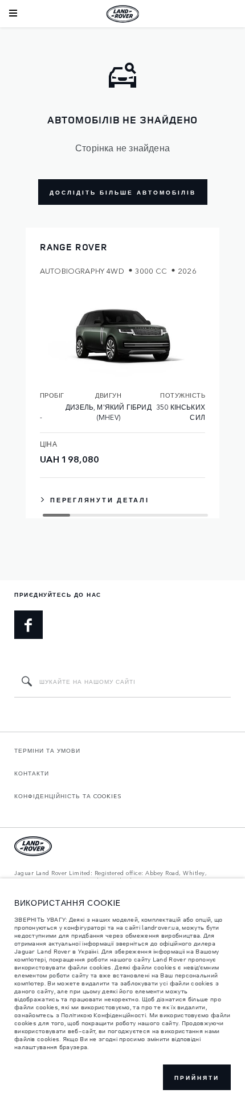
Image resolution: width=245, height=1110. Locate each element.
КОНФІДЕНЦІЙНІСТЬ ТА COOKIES (68, 796)
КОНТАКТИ (31, 773)
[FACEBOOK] (28, 624)
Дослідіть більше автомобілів (123, 192)
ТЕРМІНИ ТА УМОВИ (47, 750)
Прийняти (196, 1078)
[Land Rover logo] (122, 13)
